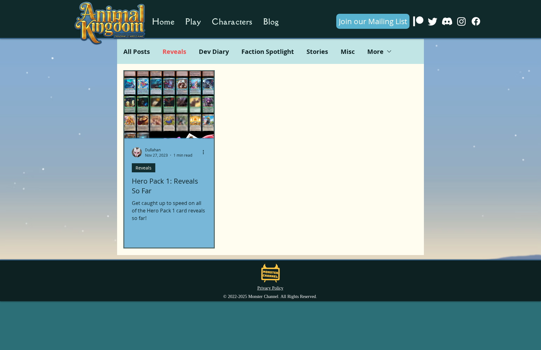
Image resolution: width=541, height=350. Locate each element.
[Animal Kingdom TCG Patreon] (418, 21)
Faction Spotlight (267, 51)
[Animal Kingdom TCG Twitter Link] (432, 21)
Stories (317, 51)
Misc (348, 51)
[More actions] (205, 152)
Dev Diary (214, 51)
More (375, 51)
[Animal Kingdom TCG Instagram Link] (461, 21)
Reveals (174, 51)
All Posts (136, 51)
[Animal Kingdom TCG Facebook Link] (476, 21)
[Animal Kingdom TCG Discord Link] (447, 21)
